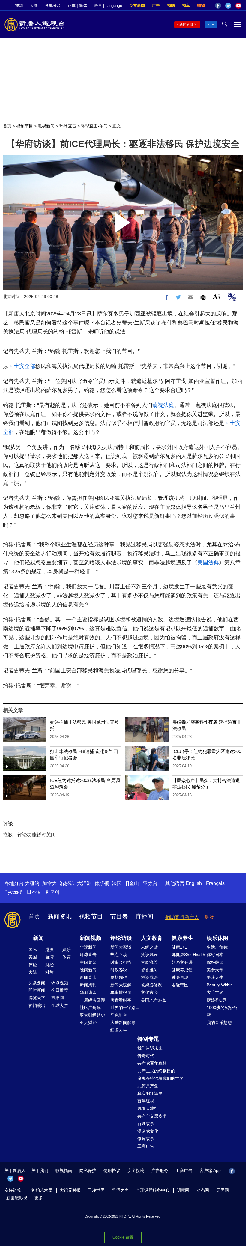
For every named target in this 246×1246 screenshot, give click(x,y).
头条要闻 (36, 982)
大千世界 (215, 992)
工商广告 (145, 1146)
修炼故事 (145, 1138)
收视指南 (64, 1170)
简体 (83, 5)
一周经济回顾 (92, 1000)
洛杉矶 (67, 883)
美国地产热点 (153, 1000)
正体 (72, 5)
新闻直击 (88, 977)
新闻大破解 (120, 984)
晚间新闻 (88, 969)
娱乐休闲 (217, 938)
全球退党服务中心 (153, 1190)
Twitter (228, 6)
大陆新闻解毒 (123, 1022)
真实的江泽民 (150, 1093)
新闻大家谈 (120, 947)
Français (215, 883)
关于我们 (40, 1170)
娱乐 (66, 949)
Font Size (216, 296)
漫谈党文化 (147, 1131)
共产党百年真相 (152, 1063)
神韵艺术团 (42, 1190)
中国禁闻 (88, 962)
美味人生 (215, 977)
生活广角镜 (217, 947)
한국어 (52, 892)
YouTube (239, 6)
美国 (32, 957)
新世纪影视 (16, 1197)
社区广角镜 (90, 1007)
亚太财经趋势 (92, 1015)
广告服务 (160, 1170)
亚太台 (150, 883)
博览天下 (36, 997)
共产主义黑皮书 (152, 1116)
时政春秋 (118, 969)
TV (212, 24)
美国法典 (208, 563)
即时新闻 (36, 990)
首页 (7, 126)
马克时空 (118, 1015)
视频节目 (24, 126)
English (194, 883)
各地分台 (53, 5)
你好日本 (215, 954)
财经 (49, 964)
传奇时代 (145, 1055)
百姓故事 (145, 1123)
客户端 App (210, 1170)
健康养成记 (182, 969)
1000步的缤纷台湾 (222, 1011)
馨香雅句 (149, 969)
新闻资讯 (60, 916)
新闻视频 (90, 938)
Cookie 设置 (123, 1237)
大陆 (32, 972)
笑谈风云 (149, 954)
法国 (117, 883)
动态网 (202, 1190)
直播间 (144, 916)
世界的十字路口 (125, 1007)
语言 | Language (108, 5)
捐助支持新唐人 (182, 916)
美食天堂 (215, 969)
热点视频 (59, 982)
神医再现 (180, 977)
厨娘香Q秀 (217, 1000)
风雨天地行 (147, 1108)
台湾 (49, 957)
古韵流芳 (149, 962)
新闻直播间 (188, 24)
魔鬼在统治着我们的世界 (160, 1078)
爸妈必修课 (151, 984)
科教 (49, 972)
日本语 (34, 892)
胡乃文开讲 (182, 962)
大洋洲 (84, 883)
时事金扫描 (120, 962)
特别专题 (148, 1039)
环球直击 (67, 126)
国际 (32, 949)
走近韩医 (180, 984)
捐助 (171, 5)
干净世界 (96, 1190)
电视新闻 (46, 126)
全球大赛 (59, 1005)
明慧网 (183, 1190)
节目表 (119, 916)
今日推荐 (59, 990)
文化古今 (149, 992)
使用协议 (112, 1170)
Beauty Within (220, 984)
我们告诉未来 (150, 1048)
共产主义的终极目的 (156, 1070)
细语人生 (118, 1030)
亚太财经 (88, 1022)
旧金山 (131, 883)
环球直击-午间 (94, 126)
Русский (13, 892)
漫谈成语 (149, 977)
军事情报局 (120, 992)
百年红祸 (145, 1100)
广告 (156, 5)
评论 (32, 964)
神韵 (19, 5)
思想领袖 (118, 977)
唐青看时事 (120, 1000)
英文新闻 (137, 5)
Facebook (218, 6)
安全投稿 (136, 1170)
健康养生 (182, 938)
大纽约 (32, 883)
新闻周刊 (88, 984)
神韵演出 (36, 1005)
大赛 (34, 5)
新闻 (38, 938)
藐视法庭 (163, 405)
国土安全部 (21, 366)
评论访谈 (121, 938)
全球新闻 (88, 947)
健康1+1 (179, 947)
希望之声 (120, 1190)
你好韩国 (215, 962)
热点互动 (118, 954)
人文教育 (152, 938)
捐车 (186, 5)
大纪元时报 (70, 1190)
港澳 (49, 949)
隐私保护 (88, 1170)
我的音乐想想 (219, 1022)
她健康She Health (188, 954)
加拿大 (49, 883)
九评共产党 (147, 1085)
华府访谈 (88, 992)
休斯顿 (101, 883)
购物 (201, 5)
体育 (66, 957)
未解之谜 (149, 947)
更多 (38, 1197)
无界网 (222, 1190)
